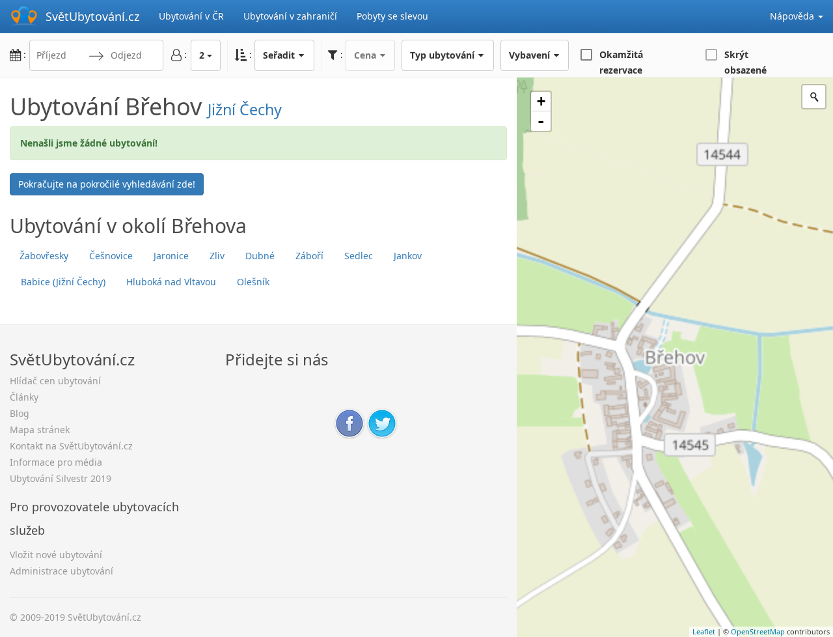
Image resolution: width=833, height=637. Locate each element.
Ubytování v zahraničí (290, 16)
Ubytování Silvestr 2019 (60, 478)
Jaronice (171, 255)
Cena (366, 55)
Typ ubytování (443, 55)
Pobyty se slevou (392, 16)
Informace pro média (56, 462)
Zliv (217, 255)
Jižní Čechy (245, 109)
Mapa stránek (40, 429)
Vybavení (531, 55)
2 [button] (201, 55)
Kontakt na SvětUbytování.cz (71, 446)
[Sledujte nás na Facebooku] (349, 422)
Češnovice (111, 255)
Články (24, 397)
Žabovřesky (44, 255)
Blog (19, 413)
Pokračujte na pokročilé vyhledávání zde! (106, 184)
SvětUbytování (92, 16)
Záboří (309, 255)
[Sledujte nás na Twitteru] (382, 422)
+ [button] (541, 101)
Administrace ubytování (61, 571)
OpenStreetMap (758, 631)
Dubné (260, 255)
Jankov (408, 255)
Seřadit (280, 55)
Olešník (253, 282)
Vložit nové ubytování (56, 554)
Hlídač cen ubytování (55, 381)
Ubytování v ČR (191, 16)
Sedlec (358, 255)
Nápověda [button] (793, 16)
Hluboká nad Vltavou (171, 282)
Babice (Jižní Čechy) (63, 282)
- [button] (540, 121)
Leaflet (703, 631)
